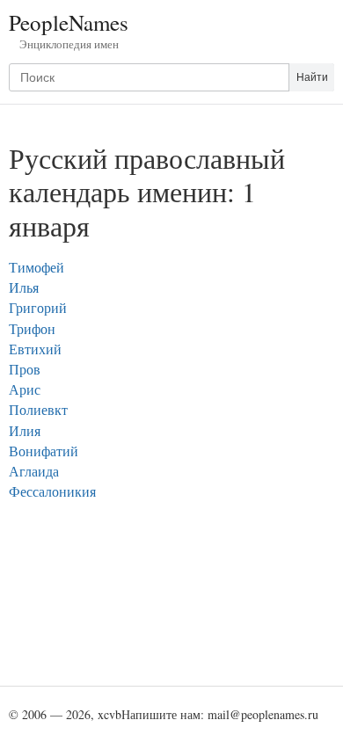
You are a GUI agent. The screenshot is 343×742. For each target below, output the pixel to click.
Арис (24, 389)
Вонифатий (43, 450)
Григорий (38, 307)
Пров (24, 369)
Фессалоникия (52, 491)
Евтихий (35, 348)
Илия (24, 430)
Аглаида (34, 471)
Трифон (32, 328)
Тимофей (36, 267)
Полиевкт (38, 409)
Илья (24, 287)
